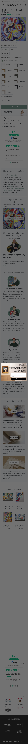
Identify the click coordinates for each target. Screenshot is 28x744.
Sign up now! (18, 378)
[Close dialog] (26, 364)
